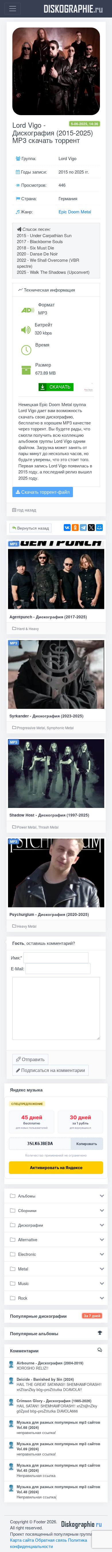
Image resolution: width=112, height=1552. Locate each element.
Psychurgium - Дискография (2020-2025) (49, 914)
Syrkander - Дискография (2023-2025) (46, 716)
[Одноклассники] (75, 527)
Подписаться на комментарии (52, 1070)
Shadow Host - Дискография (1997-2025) (49, 815)
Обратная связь (51, 1540)
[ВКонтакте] (67, 527)
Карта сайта (22, 1540)
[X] (91, 527)
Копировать (86, 1144)
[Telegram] (83, 527)
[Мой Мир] (99, 527)
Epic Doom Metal (75, 211)
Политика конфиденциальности (48, 1543)
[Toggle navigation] (13, 8)
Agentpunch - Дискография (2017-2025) (48, 616)
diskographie (73, 9)
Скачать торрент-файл (44, 492)
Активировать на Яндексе (56, 1167)
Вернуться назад (32, 528)
